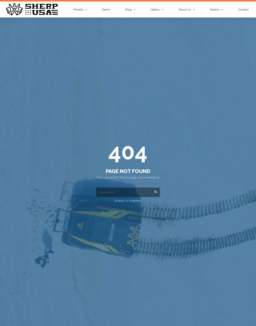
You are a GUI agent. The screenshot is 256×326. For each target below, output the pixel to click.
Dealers (215, 9)
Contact (243, 9)
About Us (184, 9)
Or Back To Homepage (128, 201)
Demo (106, 9)
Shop (128, 9)
